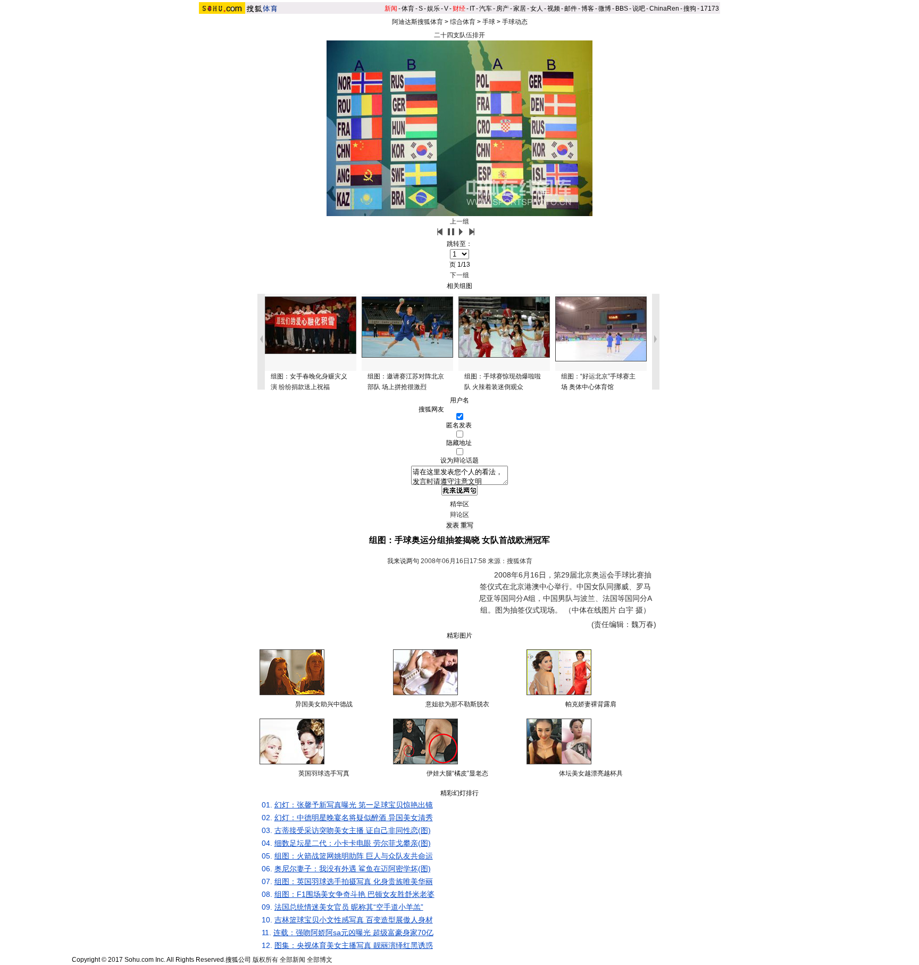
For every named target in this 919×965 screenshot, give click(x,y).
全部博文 (319, 959)
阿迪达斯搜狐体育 (417, 22)
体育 (408, 8)
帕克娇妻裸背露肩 (590, 704)
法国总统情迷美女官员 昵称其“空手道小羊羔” (348, 907)
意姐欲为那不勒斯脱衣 (457, 704)
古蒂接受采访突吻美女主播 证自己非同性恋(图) (352, 830)
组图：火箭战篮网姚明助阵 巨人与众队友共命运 (353, 856)
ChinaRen (664, 8)
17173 (709, 8)
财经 (459, 8)
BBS (621, 8)
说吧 (638, 8)
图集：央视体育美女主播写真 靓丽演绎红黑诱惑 (353, 945)
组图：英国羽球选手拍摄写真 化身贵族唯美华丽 (353, 881)
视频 (553, 8)
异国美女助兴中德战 (324, 704)
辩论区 (459, 514)
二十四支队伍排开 (459, 35)
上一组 (459, 221)
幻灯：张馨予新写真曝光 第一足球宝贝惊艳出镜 (353, 805)
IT (472, 8)
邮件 (570, 8)
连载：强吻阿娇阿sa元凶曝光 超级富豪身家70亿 (353, 932)
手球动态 (515, 22)
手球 (488, 22)
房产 (502, 8)
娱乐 (433, 8)
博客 (587, 8)
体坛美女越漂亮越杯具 (591, 773)
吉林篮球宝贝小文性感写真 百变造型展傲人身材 (353, 919)
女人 (536, 8)
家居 (519, 8)
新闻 (391, 8)
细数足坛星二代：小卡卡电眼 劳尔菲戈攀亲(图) (352, 843)
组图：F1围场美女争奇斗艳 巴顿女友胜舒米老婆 (354, 894)
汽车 (485, 8)
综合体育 (462, 22)
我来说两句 (403, 561)
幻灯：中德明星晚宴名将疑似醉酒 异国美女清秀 (353, 817)
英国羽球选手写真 (323, 773)
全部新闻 (292, 959)
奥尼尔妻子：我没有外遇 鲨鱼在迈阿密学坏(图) (352, 868)
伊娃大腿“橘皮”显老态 (457, 773)
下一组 (459, 275)
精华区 (459, 504)
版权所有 (265, 959)
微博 (604, 8)
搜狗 (689, 8)
